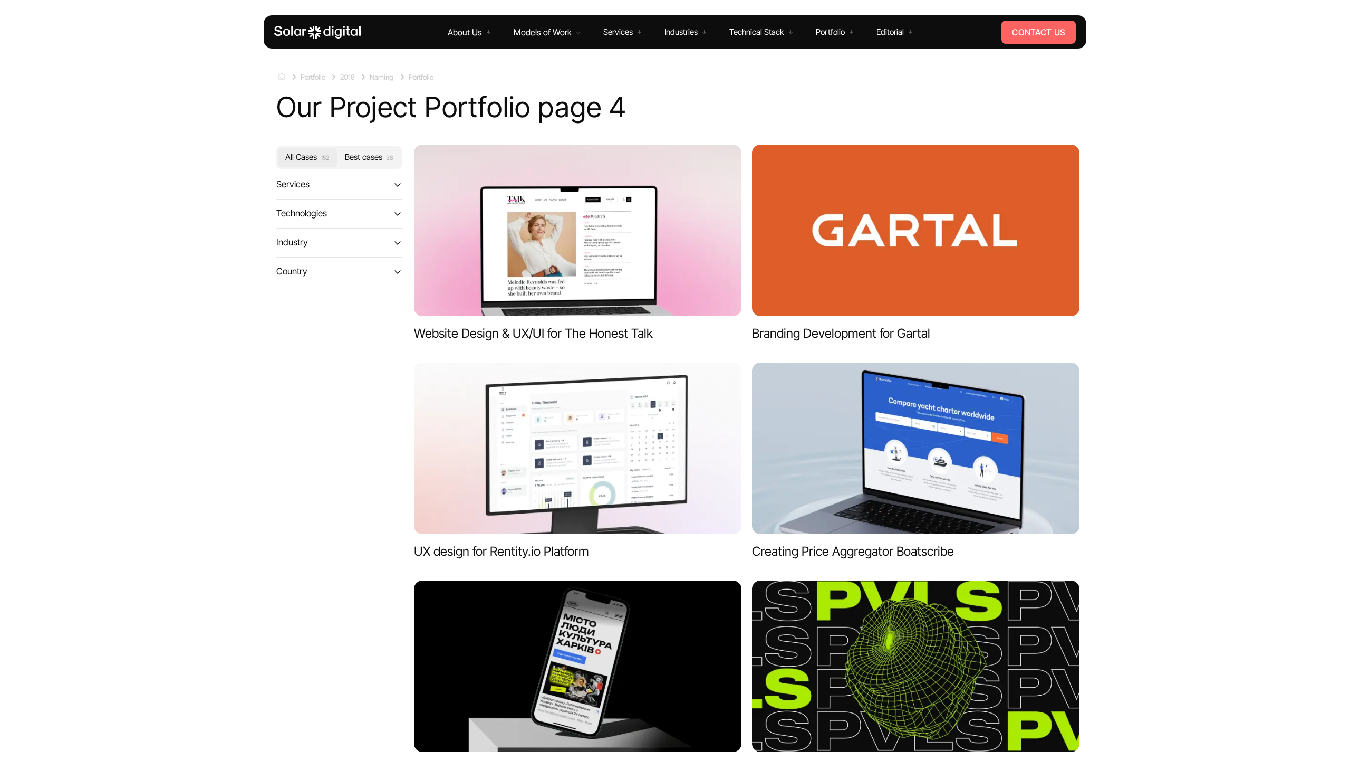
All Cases (307, 157)
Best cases (369, 157)
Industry (292, 242)
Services (293, 184)
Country (291, 270)
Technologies (301, 213)
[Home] (317, 32)
